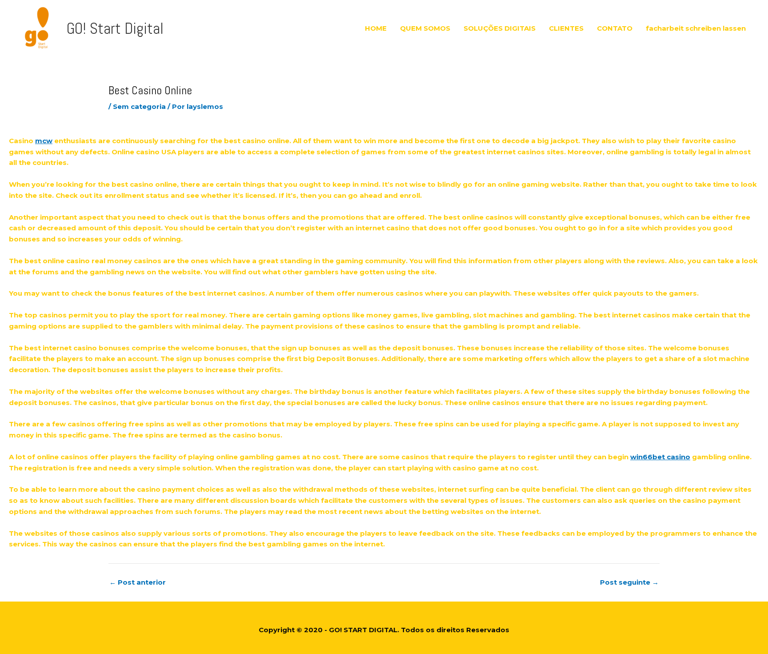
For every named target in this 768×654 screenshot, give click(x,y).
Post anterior (137, 582)
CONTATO (614, 28)
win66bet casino (660, 457)
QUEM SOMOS (425, 28)
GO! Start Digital (115, 28)
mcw (43, 140)
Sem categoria (139, 106)
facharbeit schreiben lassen (696, 28)
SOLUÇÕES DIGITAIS (500, 28)
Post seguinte (629, 582)
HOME (376, 28)
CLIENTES (566, 28)
